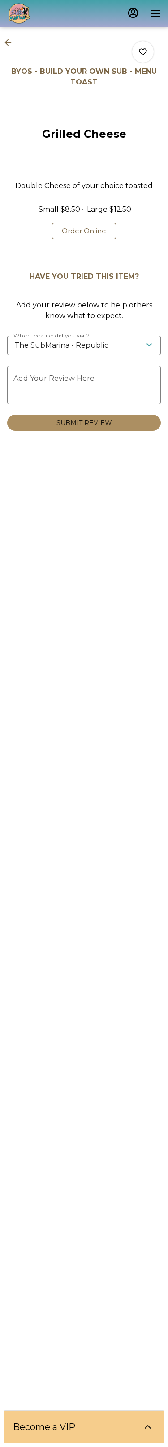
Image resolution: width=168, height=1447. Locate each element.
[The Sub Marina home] (47, 13)
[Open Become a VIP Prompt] (148, 1427)
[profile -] (133, 13)
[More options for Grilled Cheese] (143, 52)
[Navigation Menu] (155, 13)
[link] (84, 231)
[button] (11, 42)
